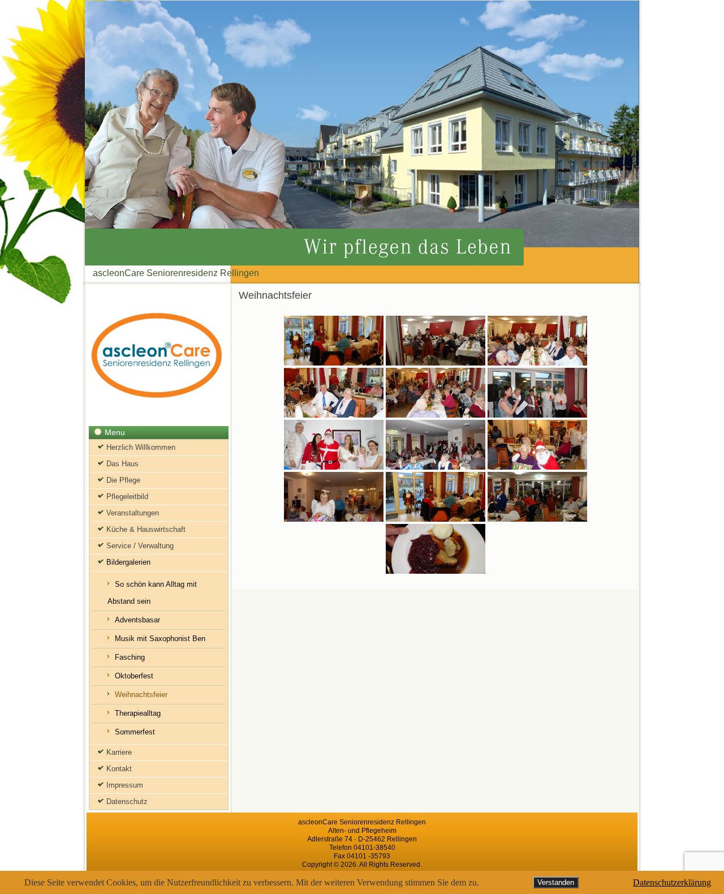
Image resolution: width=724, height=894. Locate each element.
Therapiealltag (138, 713)
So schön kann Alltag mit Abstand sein (152, 592)
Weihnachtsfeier (141, 694)
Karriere (119, 752)
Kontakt (119, 768)
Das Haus (122, 463)
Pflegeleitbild (127, 496)
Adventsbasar (137, 620)
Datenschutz (127, 801)
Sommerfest (135, 732)
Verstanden (555, 882)
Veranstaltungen (132, 513)
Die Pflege (123, 480)
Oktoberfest (134, 676)
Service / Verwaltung (140, 545)
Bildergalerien (128, 562)
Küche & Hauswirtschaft (146, 529)
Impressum (124, 785)
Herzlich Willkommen (140, 447)
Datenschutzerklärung (672, 882)
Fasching (130, 657)
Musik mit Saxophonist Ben (160, 638)
